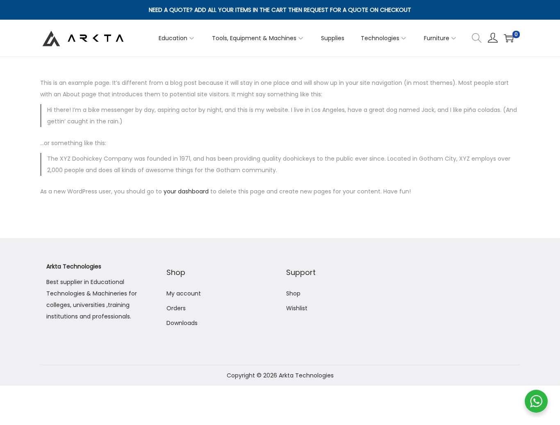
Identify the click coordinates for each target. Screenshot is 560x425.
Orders (176, 308)
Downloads (182, 323)
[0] (509, 38)
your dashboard (186, 191)
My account (183, 293)
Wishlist (296, 308)
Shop (293, 293)
